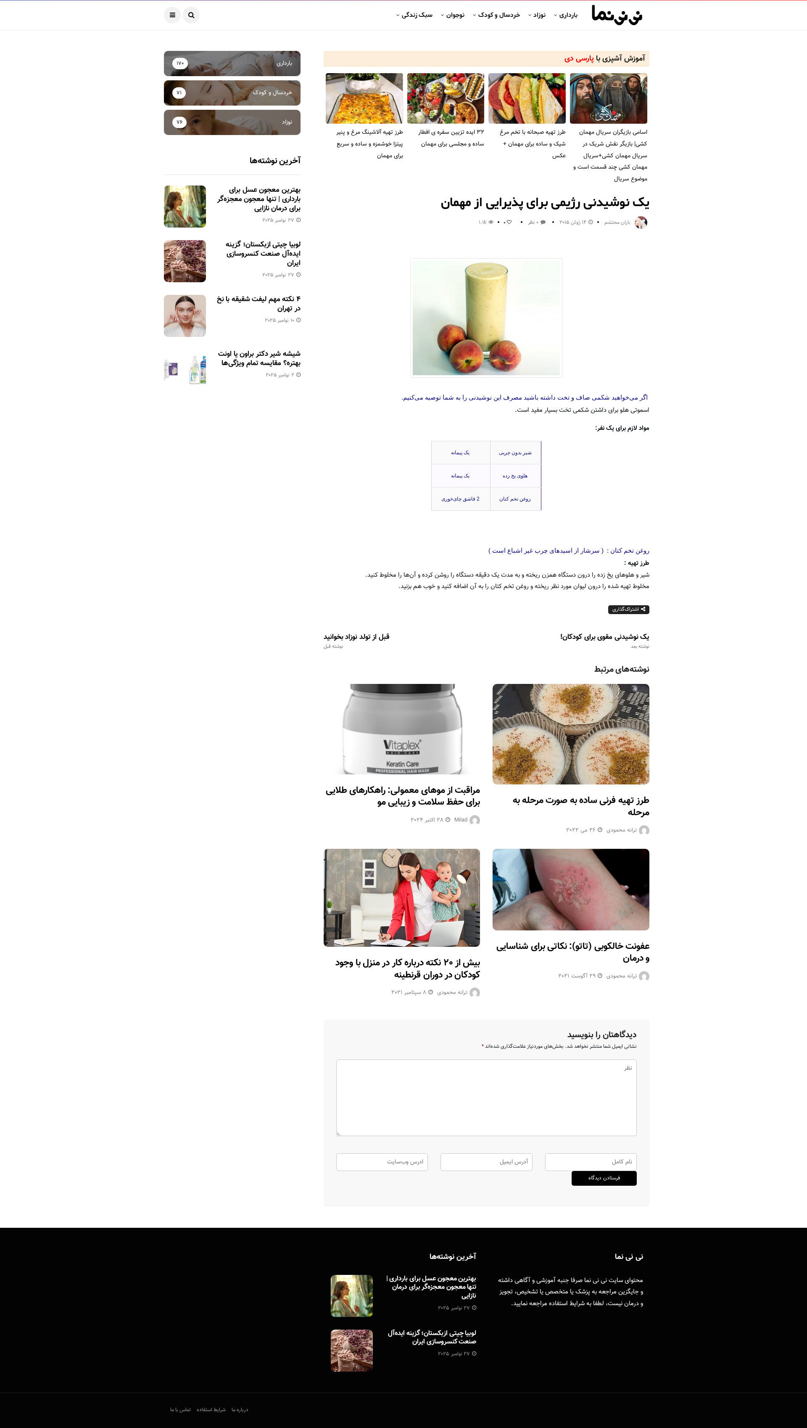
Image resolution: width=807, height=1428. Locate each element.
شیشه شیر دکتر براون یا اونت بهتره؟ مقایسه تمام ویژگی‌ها (259, 359)
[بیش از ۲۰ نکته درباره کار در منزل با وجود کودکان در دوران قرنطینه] (402, 898)
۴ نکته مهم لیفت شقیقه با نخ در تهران (259, 304)
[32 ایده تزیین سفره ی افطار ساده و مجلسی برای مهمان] (446, 98)
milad (460, 820)
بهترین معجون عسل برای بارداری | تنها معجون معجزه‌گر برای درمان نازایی (259, 199)
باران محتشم (617, 222)
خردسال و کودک (499, 15)
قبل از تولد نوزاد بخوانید (357, 641)
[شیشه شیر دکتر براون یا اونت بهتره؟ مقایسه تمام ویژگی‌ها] (185, 371)
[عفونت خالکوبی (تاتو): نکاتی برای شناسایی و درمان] (571, 889)
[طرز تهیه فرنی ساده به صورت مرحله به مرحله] (571, 734)
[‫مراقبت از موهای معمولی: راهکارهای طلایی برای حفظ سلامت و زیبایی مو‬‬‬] (402, 729)
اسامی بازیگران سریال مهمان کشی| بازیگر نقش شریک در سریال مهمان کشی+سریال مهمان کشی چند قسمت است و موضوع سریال (610, 156)
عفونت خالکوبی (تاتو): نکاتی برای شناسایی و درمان (572, 952)
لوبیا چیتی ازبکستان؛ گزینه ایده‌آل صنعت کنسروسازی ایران (263, 254)
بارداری (568, 15)
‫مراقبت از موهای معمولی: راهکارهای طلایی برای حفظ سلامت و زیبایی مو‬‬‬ (403, 796)
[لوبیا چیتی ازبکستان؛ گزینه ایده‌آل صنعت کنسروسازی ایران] (185, 261)
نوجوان (455, 15)
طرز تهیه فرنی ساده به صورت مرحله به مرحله (581, 806)
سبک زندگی (417, 15)
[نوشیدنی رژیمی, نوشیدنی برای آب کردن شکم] (486, 318)
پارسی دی (579, 59)
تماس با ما (180, 1410)
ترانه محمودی (622, 830)
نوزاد (539, 15)
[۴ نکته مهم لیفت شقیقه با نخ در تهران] (185, 316)
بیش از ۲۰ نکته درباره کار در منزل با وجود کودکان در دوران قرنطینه (407, 969)
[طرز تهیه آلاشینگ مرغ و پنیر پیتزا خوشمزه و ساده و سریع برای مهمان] (364, 98)
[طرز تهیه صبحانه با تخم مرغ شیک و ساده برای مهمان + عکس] (527, 98)
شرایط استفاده (567, 1304)
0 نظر (533, 222)
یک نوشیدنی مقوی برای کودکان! (604, 641)
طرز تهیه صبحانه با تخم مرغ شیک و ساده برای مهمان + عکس (533, 144)
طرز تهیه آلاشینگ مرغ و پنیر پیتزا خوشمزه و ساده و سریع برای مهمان (369, 144)
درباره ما (240, 1410)
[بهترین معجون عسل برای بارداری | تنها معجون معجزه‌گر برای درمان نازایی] (185, 206)
